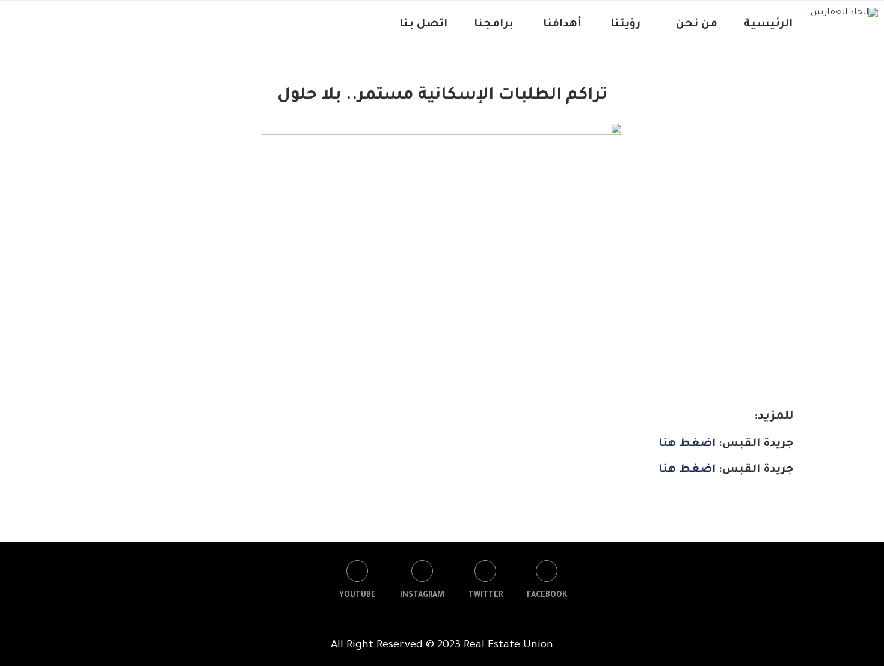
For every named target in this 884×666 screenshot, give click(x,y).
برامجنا (494, 25)
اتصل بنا (423, 25)
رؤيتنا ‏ (623, 25)
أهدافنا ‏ (560, 25)
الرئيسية (768, 25)
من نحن (696, 25)
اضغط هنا (687, 444)
